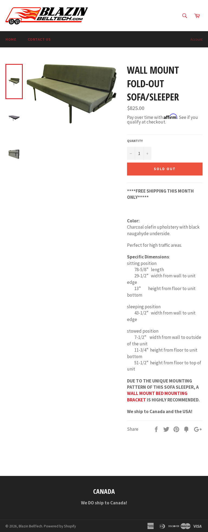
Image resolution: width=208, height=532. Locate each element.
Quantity (135, 141)
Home (10, 39)
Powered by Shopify (60, 526)
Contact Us (39, 39)
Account (196, 39)
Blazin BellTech (30, 526)
